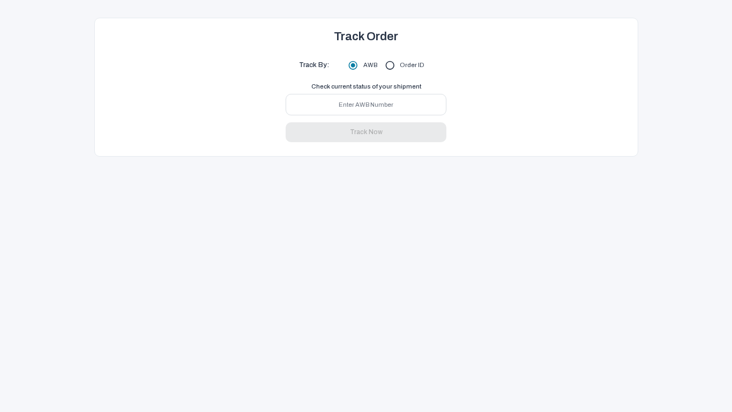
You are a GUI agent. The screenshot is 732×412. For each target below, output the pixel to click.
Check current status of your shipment (366, 86)
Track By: (314, 65)
